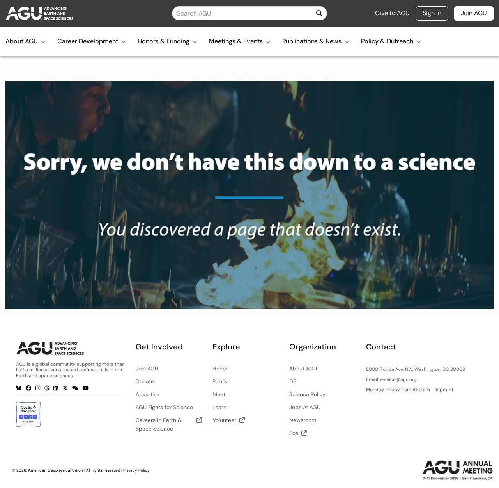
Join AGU (474, 13)
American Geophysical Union (55, 470)
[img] (319, 13)
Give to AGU (392, 13)
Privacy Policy (136, 470)
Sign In (432, 13)
